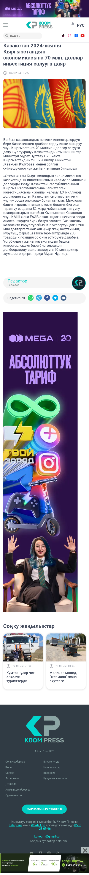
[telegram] (39, 298)
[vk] (63, 298)
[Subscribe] (73, 23)
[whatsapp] (31, 298)
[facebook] (47, 298)
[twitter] (55, 298)
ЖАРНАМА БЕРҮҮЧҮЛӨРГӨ (44, 809)
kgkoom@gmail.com (48, 836)
